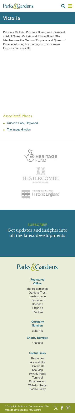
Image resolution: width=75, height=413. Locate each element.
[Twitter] (55, 408)
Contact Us (37, 366)
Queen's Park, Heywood (22, 123)
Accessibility (37, 362)
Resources (37, 358)
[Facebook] (62, 408)
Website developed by (23, 409)
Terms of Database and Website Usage (37, 381)
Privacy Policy (37, 373)
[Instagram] (68, 408)
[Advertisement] (37, 82)
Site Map (37, 370)
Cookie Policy (37, 389)
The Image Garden (19, 129)
